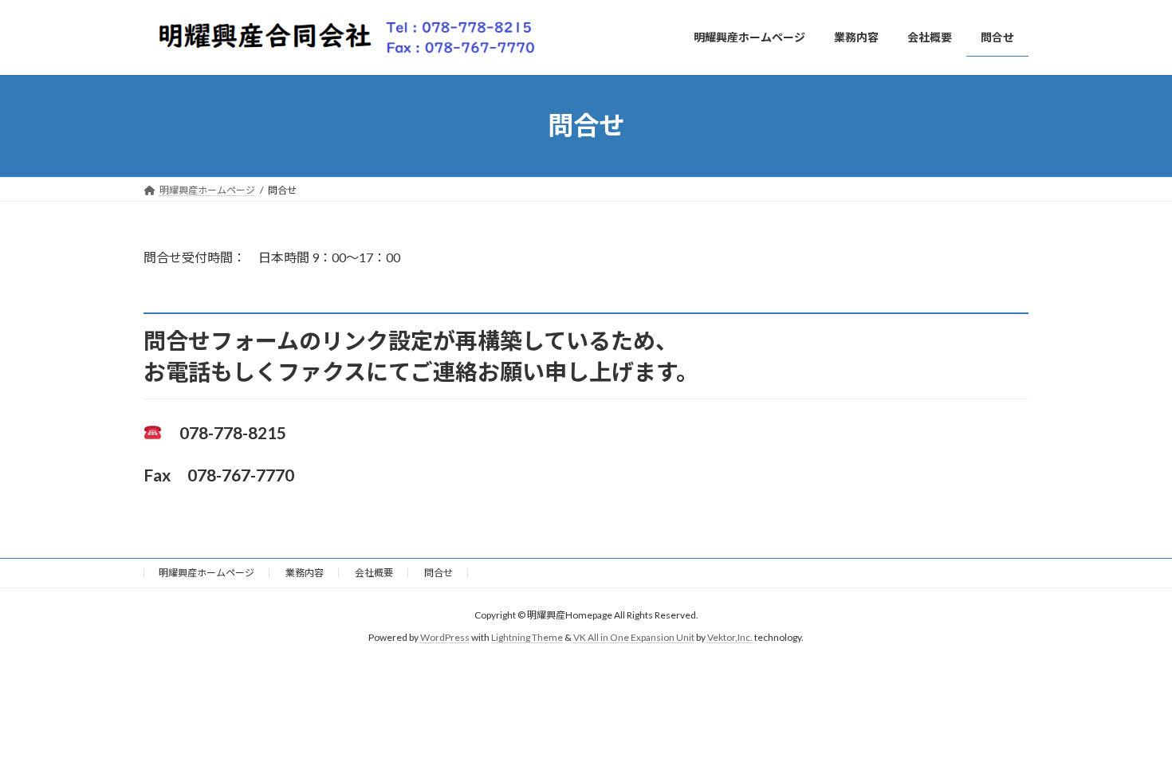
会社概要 (374, 573)
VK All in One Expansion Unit (633, 637)
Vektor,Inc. (730, 637)
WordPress (445, 637)
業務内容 (304, 573)
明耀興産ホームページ (206, 573)
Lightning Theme (527, 637)
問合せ (438, 573)
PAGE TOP (1130, 724)
